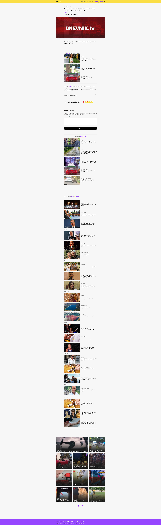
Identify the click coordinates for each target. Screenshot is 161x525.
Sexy (93, 1)
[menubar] (104, 1)
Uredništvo (58, 523)
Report (90, 1)
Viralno (82, 1)
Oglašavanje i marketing (63, 523)
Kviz (87, 1)
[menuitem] (104, 1)
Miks (85, 1)
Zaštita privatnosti (75, 523)
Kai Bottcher (70, 86)
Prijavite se (80, 128)
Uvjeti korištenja (69, 523)
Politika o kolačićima (81, 523)
